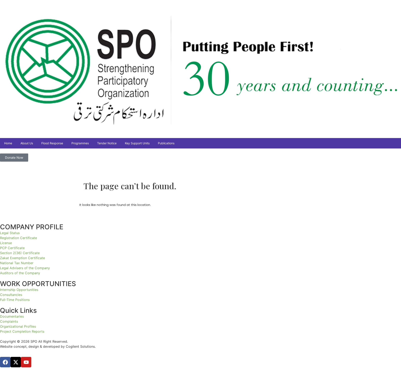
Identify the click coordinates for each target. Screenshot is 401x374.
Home (8, 143)
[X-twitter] (15, 362)
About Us (26, 143)
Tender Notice (107, 143)
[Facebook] (5, 362)
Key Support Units (137, 143)
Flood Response (52, 143)
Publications (166, 143)
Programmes (80, 143)
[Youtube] (26, 362)
